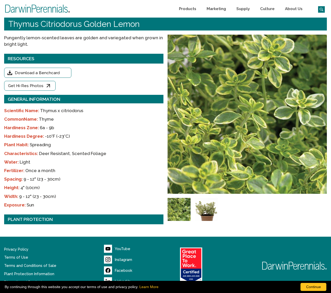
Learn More (149, 287)
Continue (313, 287)
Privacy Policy (16, 249)
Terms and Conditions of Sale (30, 266)
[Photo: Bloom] (179, 209)
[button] (187, 9)
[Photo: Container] (206, 209)
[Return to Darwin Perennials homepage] (294, 266)
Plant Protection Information (29, 274)
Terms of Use (16, 257)
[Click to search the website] (319, 9)
